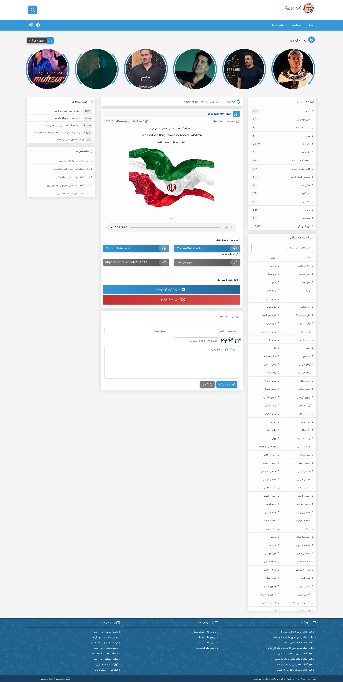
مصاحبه (296, 25)
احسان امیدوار (303, 471)
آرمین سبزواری (269, 389)
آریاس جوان (270, 405)
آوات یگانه (271, 430)
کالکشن (306, 202)
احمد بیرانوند (304, 512)
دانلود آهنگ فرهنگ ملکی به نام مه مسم (294, 659)
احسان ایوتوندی (268, 471)
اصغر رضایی (270, 578)
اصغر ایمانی (304, 578)
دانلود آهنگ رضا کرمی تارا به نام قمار (62, 125)
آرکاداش (306, 356)
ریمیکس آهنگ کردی (300, 177)
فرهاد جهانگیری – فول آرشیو (104, 643)
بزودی (307, 136)
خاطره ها (306, 152)
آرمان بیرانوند (270, 356)
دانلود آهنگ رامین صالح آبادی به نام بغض (71, 169)
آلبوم (308, 111)
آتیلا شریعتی (304, 266)
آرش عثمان (305, 323)
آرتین (308, 290)
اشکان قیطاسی (303, 570)
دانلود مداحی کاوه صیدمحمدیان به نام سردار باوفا (56, 132)
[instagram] (31, 25)
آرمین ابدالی (304, 381)
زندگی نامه (305, 185)
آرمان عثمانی (270, 364)
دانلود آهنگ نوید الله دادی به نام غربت (295, 670)
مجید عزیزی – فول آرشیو (106, 648)
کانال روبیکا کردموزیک (169, 300)
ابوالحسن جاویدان (267, 447)
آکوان (273, 422)
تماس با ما (278, 25)
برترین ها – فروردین (206, 643)
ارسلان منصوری (303, 545)
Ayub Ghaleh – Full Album (104, 654)
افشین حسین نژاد (301, 603)
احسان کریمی (303, 496)
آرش (308, 299)
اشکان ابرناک (304, 562)
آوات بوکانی (305, 430)
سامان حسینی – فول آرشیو (105, 637)
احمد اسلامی (270, 504)
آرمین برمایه (270, 381)
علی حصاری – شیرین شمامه (69, 139)
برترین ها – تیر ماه (207, 637)
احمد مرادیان (270, 520)
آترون (273, 258)
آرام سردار (271, 274)
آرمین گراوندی (303, 397)
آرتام (274, 282)
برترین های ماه (303, 128)
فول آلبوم (306, 193)
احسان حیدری (303, 479)
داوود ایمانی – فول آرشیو (106, 632)
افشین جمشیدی (268, 594)
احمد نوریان (270, 529)
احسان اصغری (269, 463)
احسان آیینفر (304, 463)
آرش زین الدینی (268, 315)
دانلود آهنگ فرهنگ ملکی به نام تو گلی (73, 177)
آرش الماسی (270, 299)
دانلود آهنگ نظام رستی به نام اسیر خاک (295, 664)
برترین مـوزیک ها (37, 40)
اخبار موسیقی (303, 119)
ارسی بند (272, 545)
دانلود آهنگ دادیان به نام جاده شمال (74, 193)
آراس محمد (304, 274)
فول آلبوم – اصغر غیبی (107, 664)
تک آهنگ (306, 144)
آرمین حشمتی (303, 389)
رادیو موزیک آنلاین (301, 169)
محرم (307, 210)
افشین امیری (270, 586)
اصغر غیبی (305, 586)
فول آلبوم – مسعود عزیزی (105, 670)
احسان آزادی (270, 455)
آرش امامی (305, 307)
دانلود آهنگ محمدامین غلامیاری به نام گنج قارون (68, 185)
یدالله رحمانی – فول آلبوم (106, 659)
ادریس (273, 537)
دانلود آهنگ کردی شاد (299, 161)
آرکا (275, 348)
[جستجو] (32, 10)
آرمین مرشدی (269, 397)
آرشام (307, 348)
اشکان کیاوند (270, 570)
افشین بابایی (304, 594)
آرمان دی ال (304, 364)
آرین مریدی (305, 422)
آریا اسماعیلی (304, 405)
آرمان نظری (271, 373)
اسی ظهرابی (270, 553)
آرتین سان (271, 290)
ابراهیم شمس (303, 447)
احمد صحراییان (303, 520)
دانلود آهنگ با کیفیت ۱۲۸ (189, 248)
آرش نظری (271, 340)
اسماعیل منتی (303, 553)
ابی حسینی (304, 455)
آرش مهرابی (304, 340)
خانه (311, 25)
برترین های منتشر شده (205, 632)
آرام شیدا (306, 282)
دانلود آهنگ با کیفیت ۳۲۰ (118, 248)
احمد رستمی (270, 512)
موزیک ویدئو (304, 226)
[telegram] (38, 25)
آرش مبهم (305, 331)
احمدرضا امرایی (303, 537)
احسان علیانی (269, 488)
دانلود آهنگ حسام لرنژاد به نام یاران (74, 161)
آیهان (273, 438)
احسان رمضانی (303, 488)
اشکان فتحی (270, 562)
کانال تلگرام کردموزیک (169, 289)
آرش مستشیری (269, 331)
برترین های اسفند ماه (205, 648)
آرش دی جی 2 (303, 315)
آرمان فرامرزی (303, 373)
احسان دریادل (269, 479)
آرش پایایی (271, 307)
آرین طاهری (270, 414)
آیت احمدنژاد (304, 438)
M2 (311, 258)
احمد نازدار (305, 529)
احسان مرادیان (303, 504)
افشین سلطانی (269, 603)
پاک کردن (207, 384)
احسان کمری (270, 496)
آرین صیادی (304, 414)
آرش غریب (271, 323)
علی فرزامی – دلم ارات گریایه (66, 111)
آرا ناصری (272, 266)
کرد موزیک (230, 102)
